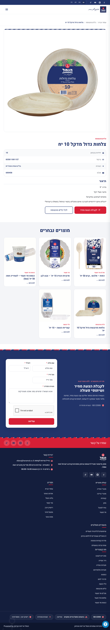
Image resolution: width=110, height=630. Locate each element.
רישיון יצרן (49, 507)
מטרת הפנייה (49, 386)
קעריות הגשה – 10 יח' (59, 327)
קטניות (103, 498)
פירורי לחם (102, 579)
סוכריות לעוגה (101, 556)
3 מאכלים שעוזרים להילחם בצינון (93, 536)
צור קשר (49, 503)
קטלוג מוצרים (101, 482)
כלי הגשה (102, 584)
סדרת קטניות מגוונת (98, 540)
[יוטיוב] (95, 2)
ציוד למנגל (102, 507)
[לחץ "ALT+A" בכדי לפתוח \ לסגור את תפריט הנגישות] (105, 624)
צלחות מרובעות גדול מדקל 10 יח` (91, 329)
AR (75, 2)
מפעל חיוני (49, 512)
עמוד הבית (102, 22)
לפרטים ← (100, 280)
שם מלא (50, 363)
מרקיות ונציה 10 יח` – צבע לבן (55, 275)
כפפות (103, 574)
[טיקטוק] (91, 2)
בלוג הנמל (49, 498)
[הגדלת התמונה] (55, 80)
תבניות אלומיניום (99, 570)
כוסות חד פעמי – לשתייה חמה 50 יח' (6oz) (20, 277)
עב (83, 2)
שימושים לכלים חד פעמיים (96, 531)
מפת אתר (49, 517)
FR (71, 2)
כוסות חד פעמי (100, 602)
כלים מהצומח (91, 22)
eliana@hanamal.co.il (25, 460)
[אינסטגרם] (100, 2)
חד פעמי (103, 512)
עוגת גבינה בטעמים (99, 545)
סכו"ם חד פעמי (100, 593)
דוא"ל (28, 363)
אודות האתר (48, 493)
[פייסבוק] (104, 2)
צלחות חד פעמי (100, 598)
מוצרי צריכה (101, 493)
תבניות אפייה (101, 565)
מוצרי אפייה (101, 489)
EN (79, 2)
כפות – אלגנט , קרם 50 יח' (92, 275)
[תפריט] (7, 9)
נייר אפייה (102, 560)
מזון (104, 503)
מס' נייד (51, 375)
